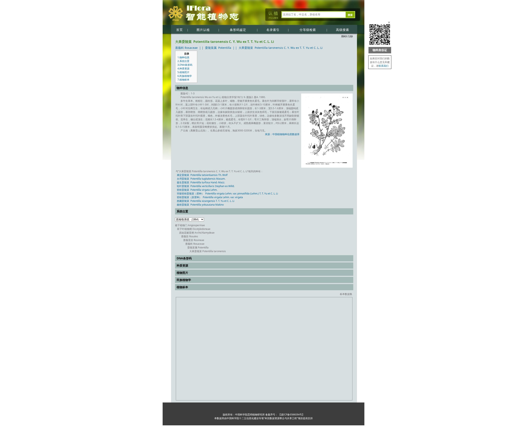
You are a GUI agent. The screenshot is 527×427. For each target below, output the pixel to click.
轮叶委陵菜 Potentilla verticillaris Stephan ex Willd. (205, 186)
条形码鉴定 (238, 30)
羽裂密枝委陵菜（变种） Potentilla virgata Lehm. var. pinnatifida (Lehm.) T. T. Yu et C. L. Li (227, 193)
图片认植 (203, 30)
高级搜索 (342, 30)
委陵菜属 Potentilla (218, 48)
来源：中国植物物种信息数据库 (282, 134)
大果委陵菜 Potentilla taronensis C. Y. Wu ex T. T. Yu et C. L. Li (281, 48)
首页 (179, 30)
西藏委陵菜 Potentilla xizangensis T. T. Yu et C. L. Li (205, 201)
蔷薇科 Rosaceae (186, 48)
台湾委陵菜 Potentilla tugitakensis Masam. (201, 178)
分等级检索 (308, 30)
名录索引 (273, 30)
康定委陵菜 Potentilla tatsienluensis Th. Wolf (202, 175)
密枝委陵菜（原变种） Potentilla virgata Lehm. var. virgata (210, 197)
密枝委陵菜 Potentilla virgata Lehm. (197, 190)
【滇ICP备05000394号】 (291, 414)
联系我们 (383, 65)
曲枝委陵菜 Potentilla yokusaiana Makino (200, 204)
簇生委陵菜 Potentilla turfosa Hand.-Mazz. (201, 182)
